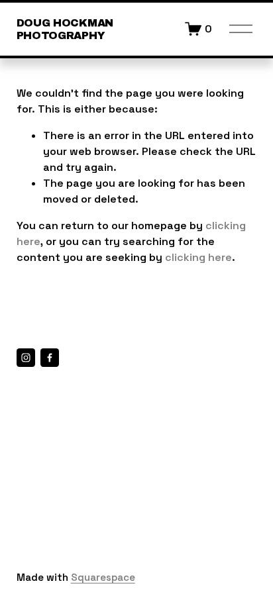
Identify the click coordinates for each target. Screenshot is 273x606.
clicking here (198, 257)
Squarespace (103, 577)
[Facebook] (49, 357)
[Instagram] (26, 357)
